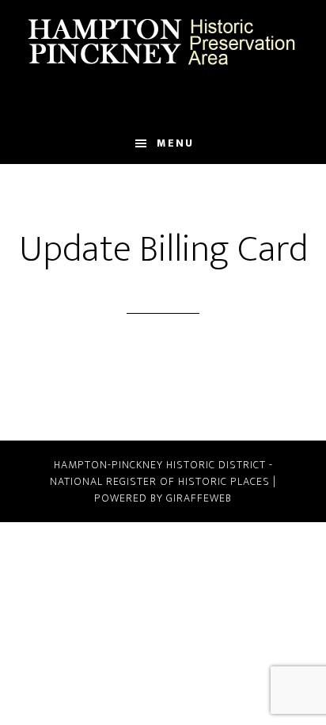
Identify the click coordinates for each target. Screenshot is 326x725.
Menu (175, 143)
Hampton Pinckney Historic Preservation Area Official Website (163, 42)
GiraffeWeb (199, 498)
